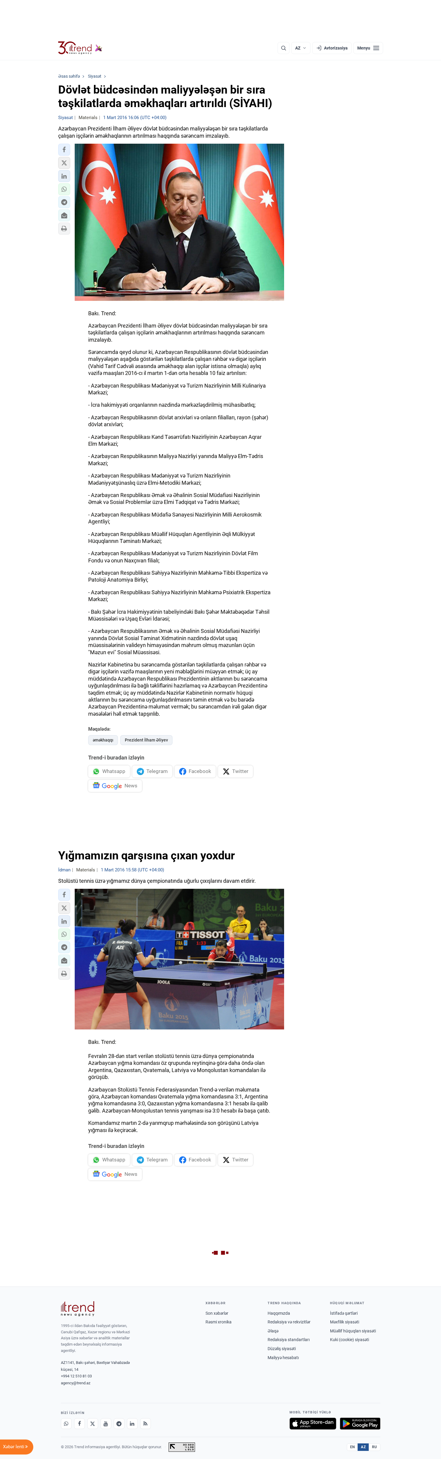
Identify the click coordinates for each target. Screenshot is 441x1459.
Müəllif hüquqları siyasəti (353, 1331)
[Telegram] (119, 1423)
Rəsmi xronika (219, 1322)
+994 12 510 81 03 (76, 1376)
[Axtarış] (284, 48)
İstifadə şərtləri (344, 1313)
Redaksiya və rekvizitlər (289, 1322)
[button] (64, 149)
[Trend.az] (80, 48)
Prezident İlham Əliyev (146, 740)
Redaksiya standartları (289, 1339)
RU (374, 1447)
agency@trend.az (75, 1383)
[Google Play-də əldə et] (360, 1424)
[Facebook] (79, 1423)
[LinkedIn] (132, 1423)
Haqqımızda (279, 1313)
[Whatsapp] (66, 1423)
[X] (92, 1423)
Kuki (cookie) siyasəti (349, 1339)
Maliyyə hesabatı (283, 1357)
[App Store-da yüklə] (313, 1424)
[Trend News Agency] (77, 1308)
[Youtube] (105, 1423)
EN (352, 1447)
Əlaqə (273, 1331)
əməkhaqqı (103, 740)
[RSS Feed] (145, 1423)
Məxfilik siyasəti (344, 1322)
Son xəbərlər (217, 1313)
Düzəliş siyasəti (282, 1348)
